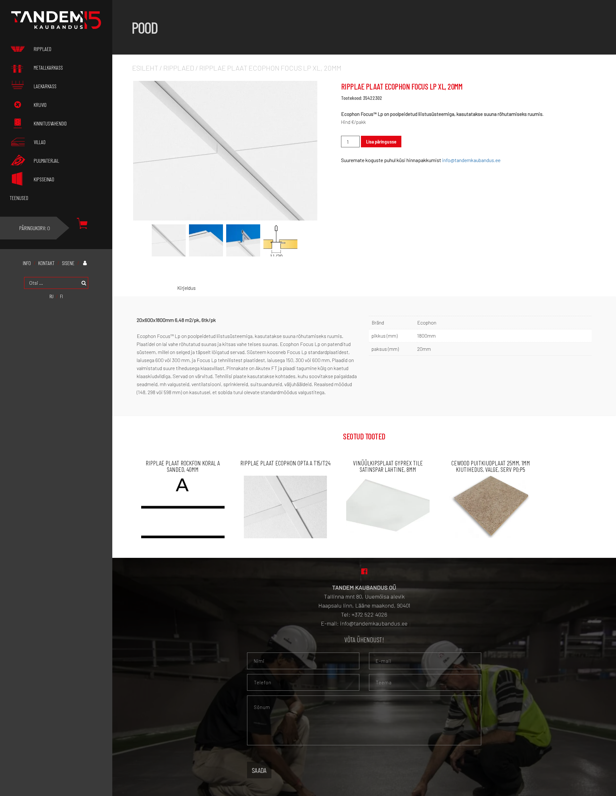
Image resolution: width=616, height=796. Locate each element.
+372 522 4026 (369, 614)
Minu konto (86, 262)
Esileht (145, 68)
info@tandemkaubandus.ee (471, 160)
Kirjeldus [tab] (186, 288)
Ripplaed (178, 68)
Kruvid (40, 104)
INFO (27, 263)
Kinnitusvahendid (50, 123)
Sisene (68, 263)
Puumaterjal (46, 160)
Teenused (19, 198)
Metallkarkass (48, 67)
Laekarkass (45, 86)
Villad (40, 142)
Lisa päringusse (381, 141)
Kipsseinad (44, 179)
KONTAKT (46, 263)
